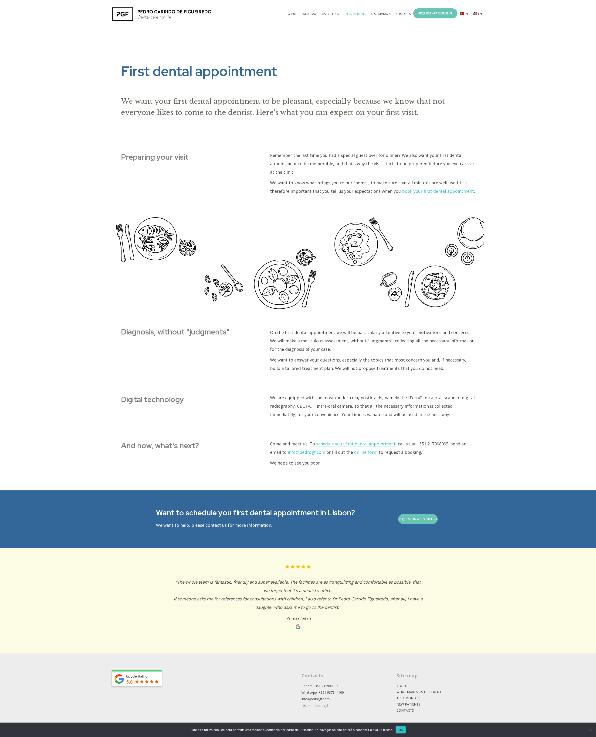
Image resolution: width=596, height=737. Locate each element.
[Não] (590, 729)
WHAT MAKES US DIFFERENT (321, 14)
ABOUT (402, 686)
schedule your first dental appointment (356, 444)
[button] (418, 519)
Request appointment (435, 13)
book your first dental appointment (438, 191)
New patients (356, 14)
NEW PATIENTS (408, 704)
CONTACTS (405, 710)
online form (366, 452)
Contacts (403, 14)
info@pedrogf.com (306, 452)
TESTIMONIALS (408, 698)
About (293, 14)
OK (401, 730)
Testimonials (381, 14)
